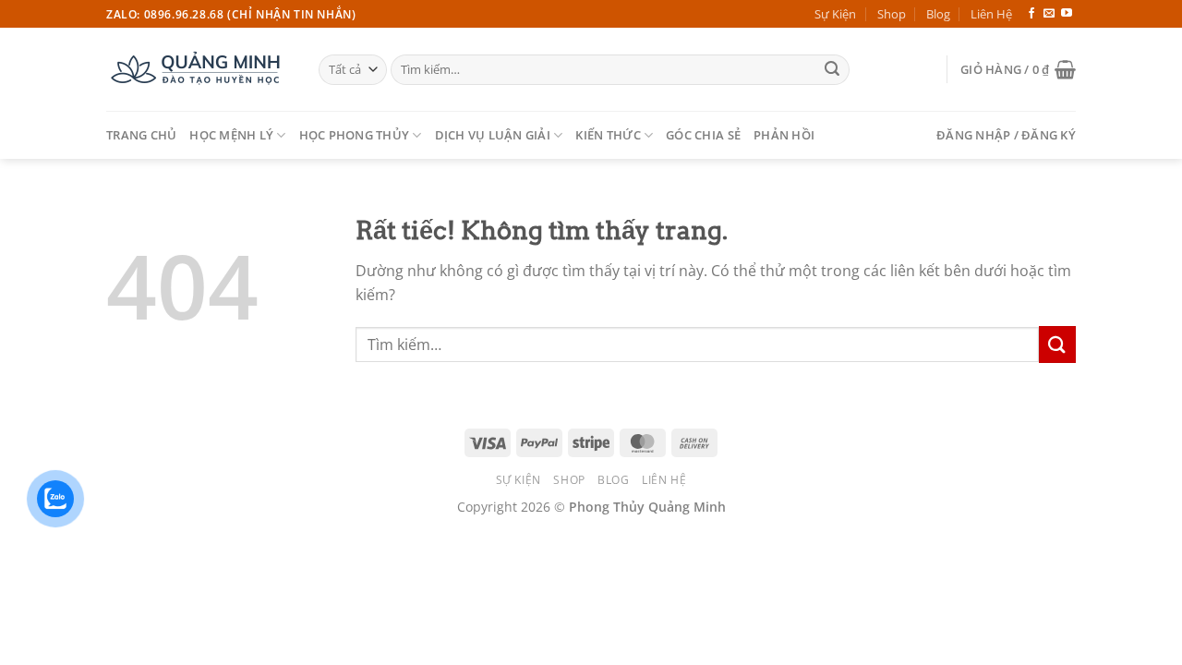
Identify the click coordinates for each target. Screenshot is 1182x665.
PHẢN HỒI (784, 135)
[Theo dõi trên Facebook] (1031, 13)
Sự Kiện (835, 14)
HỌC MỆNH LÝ (231, 135)
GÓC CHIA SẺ (703, 135)
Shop (891, 14)
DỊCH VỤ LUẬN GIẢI (492, 135)
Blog (938, 14)
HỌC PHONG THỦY (354, 135)
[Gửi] (832, 70)
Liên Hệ (991, 14)
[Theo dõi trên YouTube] (1066, 13)
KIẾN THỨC (607, 135)
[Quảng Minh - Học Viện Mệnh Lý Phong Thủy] (198, 69)
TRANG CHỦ (141, 135)
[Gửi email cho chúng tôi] (1049, 13)
